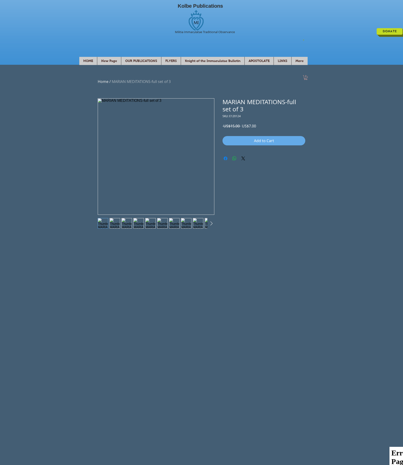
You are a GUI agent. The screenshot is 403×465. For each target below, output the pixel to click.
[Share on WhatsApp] (234, 158)
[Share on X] (243, 158)
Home (103, 81)
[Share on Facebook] (225, 158)
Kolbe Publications (200, 6)
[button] (303, 40)
